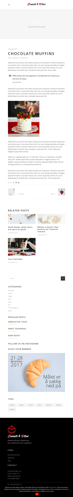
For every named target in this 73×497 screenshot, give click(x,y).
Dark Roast (14, 335)
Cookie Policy (11, 458)
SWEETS (58, 405)
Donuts (10, 293)
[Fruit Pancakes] (22, 247)
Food (9, 58)
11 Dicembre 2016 (13, 331)
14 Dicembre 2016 (13, 233)
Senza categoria (13, 308)
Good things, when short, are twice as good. (20, 228)
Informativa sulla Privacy (14, 455)
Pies (9, 305)
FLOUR (31, 405)
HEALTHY (49, 405)
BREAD (22, 405)
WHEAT (12, 409)
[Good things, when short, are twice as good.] (22, 219)
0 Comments (24, 58)
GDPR (9, 461)
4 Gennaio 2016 (12, 324)
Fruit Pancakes (15, 259)
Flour (9, 299)
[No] (71, 491)
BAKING (12, 405)
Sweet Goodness (17, 329)
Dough (10, 296)
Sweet (10, 311)
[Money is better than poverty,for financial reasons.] (51, 219)
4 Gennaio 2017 (13, 49)
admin (16, 58)
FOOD (39, 405)
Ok (37, 494)
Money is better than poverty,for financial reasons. (48, 229)
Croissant (11, 290)
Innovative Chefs (17, 322)
